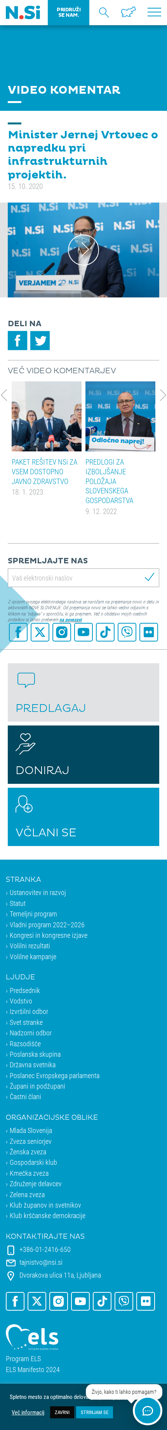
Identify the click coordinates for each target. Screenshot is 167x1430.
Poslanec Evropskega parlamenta (54, 1075)
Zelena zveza (27, 1194)
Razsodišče (25, 1043)
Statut (18, 903)
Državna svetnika (33, 1064)
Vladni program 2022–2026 (47, 924)
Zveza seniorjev (31, 1141)
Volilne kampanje (33, 956)
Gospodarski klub (33, 1162)
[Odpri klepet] (147, 1410)
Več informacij (28, 1412)
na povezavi (70, 619)
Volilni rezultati (30, 945)
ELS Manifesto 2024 (33, 1369)
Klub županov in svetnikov (45, 1205)
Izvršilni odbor (29, 1011)
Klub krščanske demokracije (47, 1215)
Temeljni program (33, 913)
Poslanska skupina (35, 1054)
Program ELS (23, 1358)
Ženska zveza (28, 1151)
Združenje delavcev (36, 1183)
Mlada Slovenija (31, 1130)
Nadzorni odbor (31, 1032)
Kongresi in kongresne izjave (48, 935)
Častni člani (25, 1096)
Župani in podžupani (37, 1086)
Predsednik (25, 990)
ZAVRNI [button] (62, 1412)
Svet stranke (26, 1022)
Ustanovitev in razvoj (38, 892)
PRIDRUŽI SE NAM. (68, 12)
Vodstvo (21, 1000)
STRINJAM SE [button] (94, 1412)
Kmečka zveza (29, 1173)
